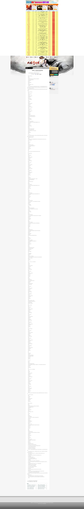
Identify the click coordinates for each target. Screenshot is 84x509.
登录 (52, 74)
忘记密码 (56, 73)
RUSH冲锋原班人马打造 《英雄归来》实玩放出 (33, 481)
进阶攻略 (47, 57)
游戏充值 (52, 57)
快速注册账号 (53, 73)
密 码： (51, 72)
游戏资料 (36, 57)
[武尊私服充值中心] (56, 74)
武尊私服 (52, 83)
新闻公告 (32, 57)
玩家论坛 (56, 57)
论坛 (53, 89)
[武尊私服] (42, 57)
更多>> (57, 76)
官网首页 (28, 57)
